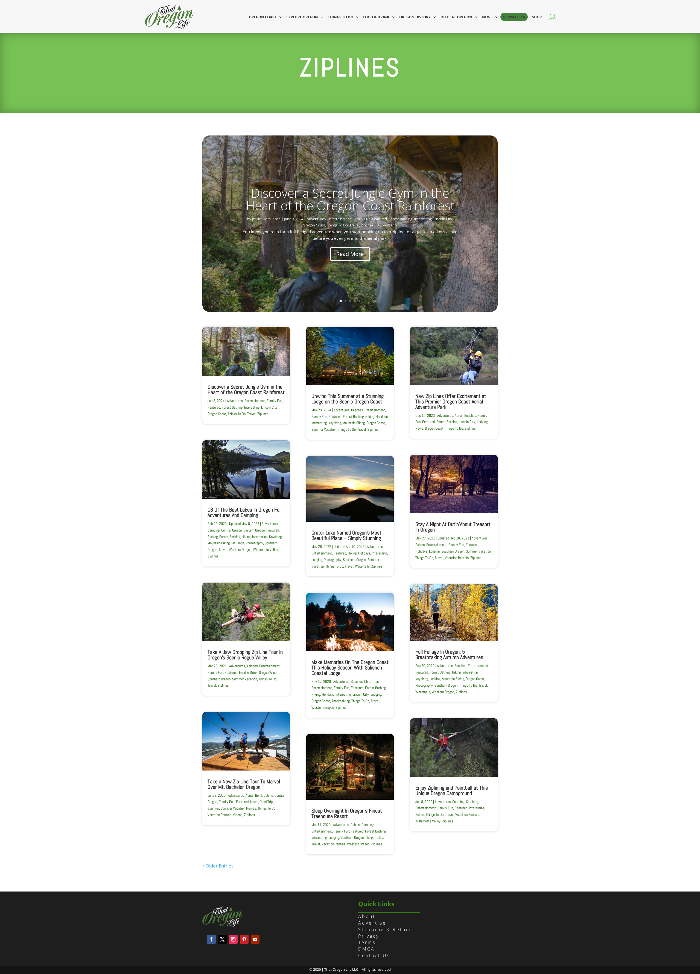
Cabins (268, 795)
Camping (214, 530)
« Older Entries (218, 866)
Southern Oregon (219, 679)
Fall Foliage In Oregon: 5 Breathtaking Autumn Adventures (449, 654)
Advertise (372, 923)
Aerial (249, 795)
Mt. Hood (237, 543)
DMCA (366, 949)
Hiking (246, 536)
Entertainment (339, 218)
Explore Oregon (302, 16)
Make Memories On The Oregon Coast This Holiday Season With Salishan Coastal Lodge (350, 668)
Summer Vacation (244, 679)
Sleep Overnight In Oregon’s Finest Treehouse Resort (346, 813)
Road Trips (267, 801)
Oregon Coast (262, 16)
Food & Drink (376, 16)
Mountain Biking (219, 543)
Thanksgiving (341, 700)
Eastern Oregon (254, 530)
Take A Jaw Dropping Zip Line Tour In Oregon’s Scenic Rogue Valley (245, 654)
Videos (237, 814)
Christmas (371, 681)
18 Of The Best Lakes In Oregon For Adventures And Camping (244, 512)
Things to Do (340, 16)
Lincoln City (442, 218)
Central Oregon (231, 530)
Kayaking (275, 536)
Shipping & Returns (386, 929)
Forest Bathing (400, 218)
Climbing (472, 801)
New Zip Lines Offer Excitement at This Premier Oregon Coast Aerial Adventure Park (450, 401)
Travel (354, 225)
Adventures (316, 218)
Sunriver (213, 808)
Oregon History (415, 16)
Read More (350, 254)
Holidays (382, 416)
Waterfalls (362, 566)
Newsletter (514, 16)
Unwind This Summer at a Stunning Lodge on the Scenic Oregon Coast (347, 398)
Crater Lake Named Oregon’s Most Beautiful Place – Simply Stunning (346, 535)
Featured (379, 218)
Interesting (423, 218)
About (366, 916)
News (487, 16)
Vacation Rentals (219, 814)
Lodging (316, 559)
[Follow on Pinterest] (244, 939)
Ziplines (367, 225)
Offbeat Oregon (456, 16)
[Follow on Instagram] (233, 939)
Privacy (368, 936)
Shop (537, 16)
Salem (419, 814)
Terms (367, 942)
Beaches (357, 410)
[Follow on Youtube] (255, 939)
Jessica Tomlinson (266, 218)
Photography (254, 543)
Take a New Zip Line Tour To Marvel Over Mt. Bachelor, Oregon (244, 784)
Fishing (213, 536)
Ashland (252, 665)
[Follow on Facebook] (211, 939)
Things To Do (337, 225)
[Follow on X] (222, 939)
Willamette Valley (265, 549)
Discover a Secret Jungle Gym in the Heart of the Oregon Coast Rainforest (350, 199)
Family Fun (362, 218)
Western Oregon (240, 549)
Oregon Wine (267, 672)
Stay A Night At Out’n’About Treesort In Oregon (453, 527)
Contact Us (374, 955)
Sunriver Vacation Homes (238, 808)
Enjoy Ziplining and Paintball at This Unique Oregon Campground (451, 790)
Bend (258, 795)
